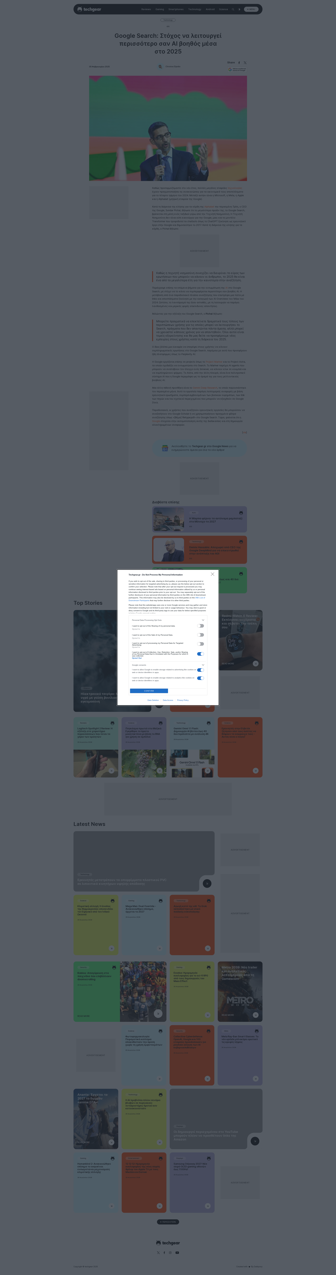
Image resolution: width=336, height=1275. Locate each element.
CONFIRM (149, 691)
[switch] (200, 626)
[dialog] (168, 637)
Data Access (168, 700)
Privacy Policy (183, 700)
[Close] (213, 574)
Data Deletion (153, 700)
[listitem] (168, 620)
